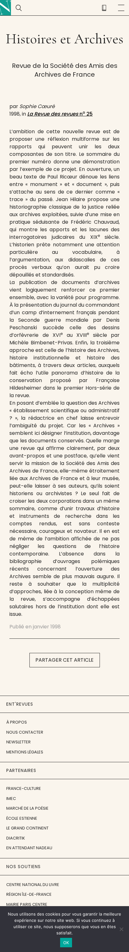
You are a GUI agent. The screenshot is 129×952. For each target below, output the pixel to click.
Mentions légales (24, 752)
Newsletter (18, 742)
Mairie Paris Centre (26, 904)
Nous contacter (24, 732)
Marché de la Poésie (27, 808)
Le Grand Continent (27, 828)
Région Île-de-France (29, 894)
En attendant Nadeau (29, 848)
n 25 (60, 114)
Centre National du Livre (32, 885)
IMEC (11, 799)
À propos (16, 722)
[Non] (121, 929)
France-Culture (23, 788)
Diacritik (15, 838)
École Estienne (21, 818)
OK (66, 942)
